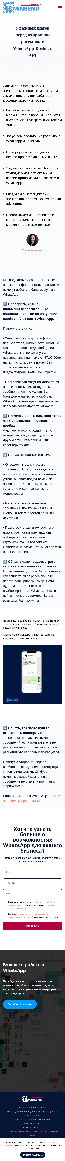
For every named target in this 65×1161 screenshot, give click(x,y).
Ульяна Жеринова (32, 250)
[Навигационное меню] (60, 7)
